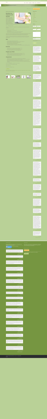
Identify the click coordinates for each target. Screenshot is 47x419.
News (14, 70)
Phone (34, 28)
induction (26, 70)
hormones (24, 70)
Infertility (12, 70)
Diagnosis (34, 14)
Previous (28, 8)
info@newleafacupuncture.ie (38, 0)
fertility (22, 70)
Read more (15, 263)
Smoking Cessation (35, 21)
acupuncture (20, 70)
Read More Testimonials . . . (38, 54)
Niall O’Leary (9, 65)
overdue (29, 70)
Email (38, 28)
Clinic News (34, 13)
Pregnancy (16, 70)
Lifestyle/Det (34, 17)
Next (29, 8)
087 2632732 (34, 0)
